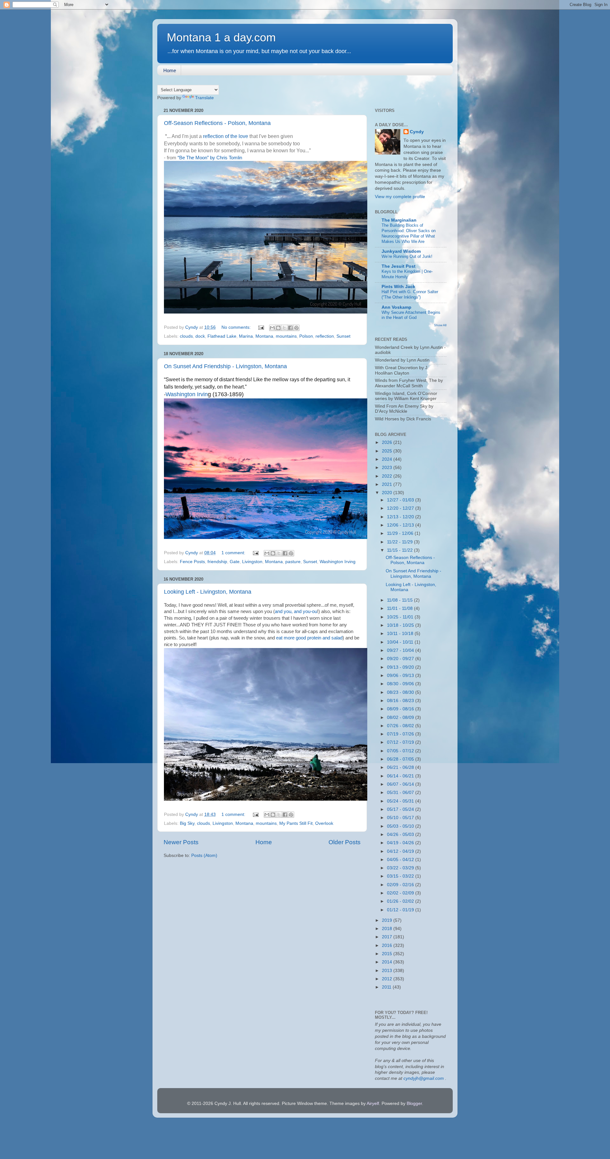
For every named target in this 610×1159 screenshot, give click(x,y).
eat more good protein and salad (309, 637)
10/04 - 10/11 (401, 642)
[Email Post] (260, 327)
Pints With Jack (398, 286)
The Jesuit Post (399, 266)
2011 (387, 987)
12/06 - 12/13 (401, 525)
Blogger (414, 1103)
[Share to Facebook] (290, 328)
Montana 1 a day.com (221, 37)
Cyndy (417, 131)
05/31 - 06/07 (401, 792)
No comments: (236, 327)
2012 (387, 978)
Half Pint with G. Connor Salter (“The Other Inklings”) (410, 294)
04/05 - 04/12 (401, 859)
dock (200, 336)
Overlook (324, 823)
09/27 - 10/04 (401, 650)
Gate (235, 561)
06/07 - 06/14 (401, 784)
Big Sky (187, 823)
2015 (387, 953)
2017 (387, 937)
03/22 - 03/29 (401, 868)
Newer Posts (181, 842)
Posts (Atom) (204, 855)
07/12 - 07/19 (401, 742)
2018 (387, 928)
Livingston (252, 561)
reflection (324, 336)
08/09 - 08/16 (401, 709)
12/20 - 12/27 (401, 508)
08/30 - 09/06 (401, 683)
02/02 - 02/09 (401, 893)
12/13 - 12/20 (401, 516)
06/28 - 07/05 (401, 759)
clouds (186, 336)
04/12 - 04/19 (401, 851)
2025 (387, 451)
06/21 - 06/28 (401, 767)
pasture (293, 561)
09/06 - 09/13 (401, 675)
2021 (387, 484)
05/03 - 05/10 (401, 826)
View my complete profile (400, 196)
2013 (387, 970)
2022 (387, 476)
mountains (286, 336)
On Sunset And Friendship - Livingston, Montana (225, 366)
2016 (387, 945)
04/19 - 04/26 (401, 842)
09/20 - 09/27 (401, 658)
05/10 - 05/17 (401, 817)
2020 (387, 492)
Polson (306, 336)
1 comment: (234, 552)
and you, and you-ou (296, 611)
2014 (387, 962)
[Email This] (272, 328)
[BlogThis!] (278, 328)
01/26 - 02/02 (401, 901)
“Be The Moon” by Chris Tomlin (210, 157)
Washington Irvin (187, 394)
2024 (387, 459)
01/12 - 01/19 (401, 909)
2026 (387, 442)
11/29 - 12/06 (401, 533)
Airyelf (373, 1103)
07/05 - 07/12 (401, 751)
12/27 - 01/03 (401, 500)
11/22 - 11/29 (400, 542)
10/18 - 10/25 (401, 625)
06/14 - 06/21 (401, 776)
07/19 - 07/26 (401, 734)
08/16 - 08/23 (401, 700)
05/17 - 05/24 (401, 809)
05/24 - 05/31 (401, 801)
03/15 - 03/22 (401, 876)
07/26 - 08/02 (401, 725)
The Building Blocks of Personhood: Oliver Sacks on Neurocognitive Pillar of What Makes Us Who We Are (409, 233)
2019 (387, 920)
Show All (440, 325)
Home (169, 70)
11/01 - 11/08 (400, 608)
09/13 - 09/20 (401, 667)
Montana (264, 336)
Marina (246, 336)
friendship (217, 561)
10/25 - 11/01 (401, 617)
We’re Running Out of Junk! (407, 256)
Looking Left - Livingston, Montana (207, 592)
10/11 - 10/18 (401, 633)
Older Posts (345, 842)
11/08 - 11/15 (400, 600)
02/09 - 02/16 (401, 884)
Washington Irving (338, 561)
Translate (204, 97)
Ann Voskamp (396, 307)
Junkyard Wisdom (401, 251)
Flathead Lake (221, 336)
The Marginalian (399, 220)
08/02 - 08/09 (401, 717)
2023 (387, 467)
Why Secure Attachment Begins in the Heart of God (411, 315)
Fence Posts (192, 561)
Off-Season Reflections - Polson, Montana (217, 123)
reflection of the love (225, 136)
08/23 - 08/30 (401, 692)
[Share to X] (284, 328)
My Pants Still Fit (296, 823)
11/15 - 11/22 (400, 550)
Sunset (343, 336)
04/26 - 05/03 (401, 834)
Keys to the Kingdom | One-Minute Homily (407, 274)
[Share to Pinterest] (296, 328)
